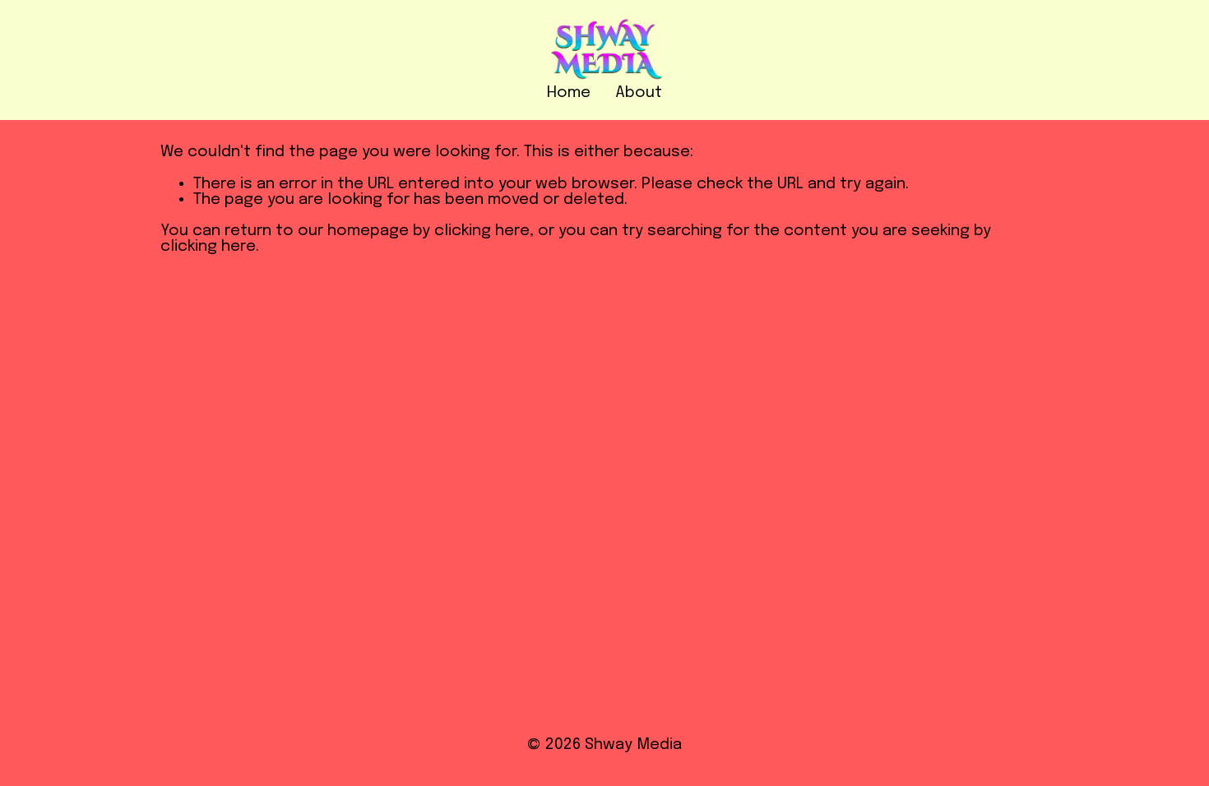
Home (569, 93)
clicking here (482, 231)
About (638, 93)
